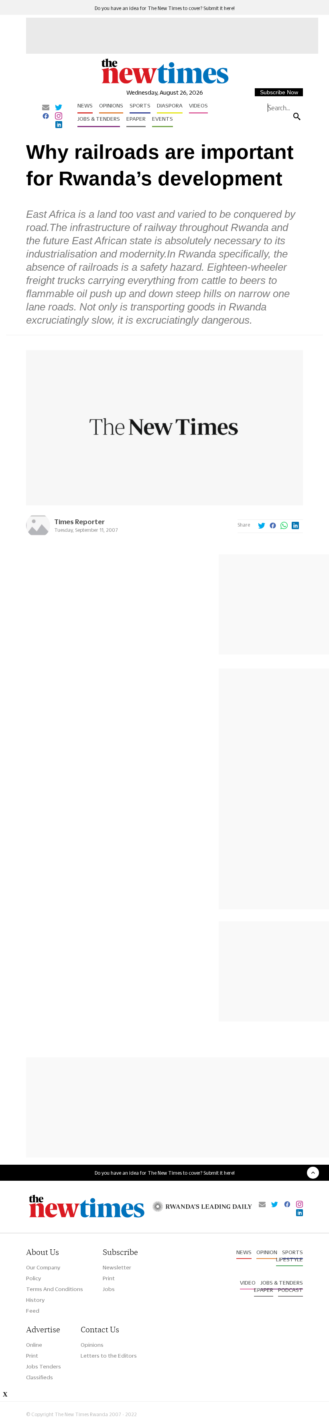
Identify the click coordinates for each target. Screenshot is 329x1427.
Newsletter (117, 1267)
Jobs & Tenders (98, 119)
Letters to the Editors (109, 1355)
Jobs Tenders (43, 1366)
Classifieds (39, 1377)
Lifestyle (289, 1259)
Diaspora (170, 105)
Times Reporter (79, 521)
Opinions (111, 105)
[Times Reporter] (38, 535)
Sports (140, 105)
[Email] (45, 108)
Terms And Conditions (54, 1289)
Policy (33, 1278)
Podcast (290, 1290)
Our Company (43, 1267)
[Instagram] (58, 117)
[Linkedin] (58, 125)
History (35, 1300)
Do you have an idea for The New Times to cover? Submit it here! (165, 8)
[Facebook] (45, 117)
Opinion (266, 1252)
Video (248, 1282)
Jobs (109, 1289)
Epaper (136, 119)
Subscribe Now (279, 92)
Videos (198, 105)
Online (34, 1345)
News (85, 105)
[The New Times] (164, 82)
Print (109, 1278)
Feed (32, 1310)
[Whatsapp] (284, 526)
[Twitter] (58, 108)
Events (162, 119)
